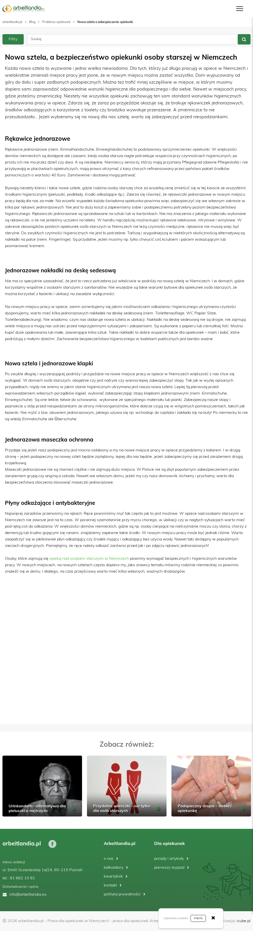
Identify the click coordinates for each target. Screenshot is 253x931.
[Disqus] (126, 656)
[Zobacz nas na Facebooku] (52, 843)
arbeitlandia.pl (12, 22)
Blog (32, 22)
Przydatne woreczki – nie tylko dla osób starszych (121, 808)
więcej (198, 918)
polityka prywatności (122, 894)
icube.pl (244, 921)
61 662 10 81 (22, 878)
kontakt (110, 885)
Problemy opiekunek (56, 22)
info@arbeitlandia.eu (27, 895)
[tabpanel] (42, 786)
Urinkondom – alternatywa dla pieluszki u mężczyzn (37, 808)
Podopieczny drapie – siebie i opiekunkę (205, 808)
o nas (108, 859)
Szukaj (36, 39)
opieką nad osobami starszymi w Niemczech (89, 559)
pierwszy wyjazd (169, 868)
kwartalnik (113, 877)
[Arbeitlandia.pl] (23, 8)
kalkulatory (113, 868)
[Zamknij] (213, 918)
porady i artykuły (169, 859)
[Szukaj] (244, 39)
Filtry (13, 39)
